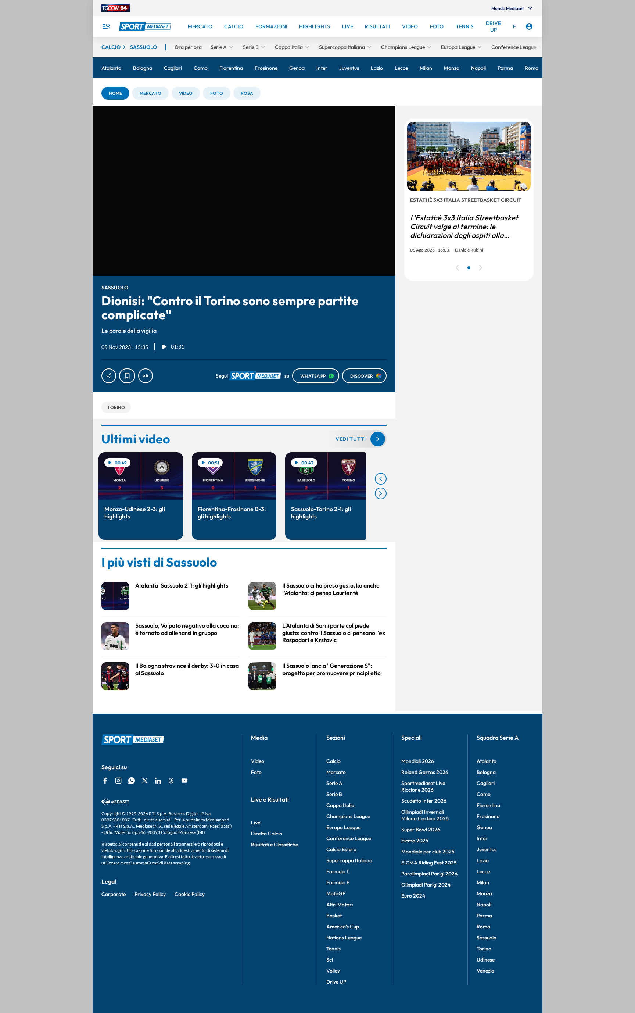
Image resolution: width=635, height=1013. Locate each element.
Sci (329, 959)
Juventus (486, 849)
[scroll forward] (381, 493)
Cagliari (486, 783)
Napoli (484, 904)
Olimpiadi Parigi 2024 (426, 884)
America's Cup (342, 926)
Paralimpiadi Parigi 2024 (429, 873)
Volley (333, 970)
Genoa (484, 827)
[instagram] (118, 780)
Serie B (334, 794)
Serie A (334, 783)
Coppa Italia (340, 805)
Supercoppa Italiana (349, 860)
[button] (115, 93)
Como (484, 794)
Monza (484, 893)
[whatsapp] (131, 780)
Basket (334, 915)
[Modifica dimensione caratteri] (145, 375)
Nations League (344, 937)
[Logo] (146, 26)
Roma (483, 926)
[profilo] (529, 26)
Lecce (483, 871)
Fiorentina (488, 805)
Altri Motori (339, 904)
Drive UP (336, 981)
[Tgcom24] (115, 8)
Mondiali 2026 (417, 761)
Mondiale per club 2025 (428, 851)
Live (255, 822)
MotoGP (335, 893)
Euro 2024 (413, 895)
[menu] (106, 26)
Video (257, 761)
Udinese (486, 959)
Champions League (348, 816)
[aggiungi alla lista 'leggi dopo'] (127, 375)
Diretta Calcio (266, 833)
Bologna (486, 772)
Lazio (483, 860)
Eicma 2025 (414, 840)
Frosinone (488, 816)
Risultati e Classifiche (274, 844)
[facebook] (105, 780)
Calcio (333, 761)
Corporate (113, 894)
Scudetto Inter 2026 (423, 801)
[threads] (171, 780)
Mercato (336, 772)
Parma (484, 915)
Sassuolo (486, 937)
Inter (482, 838)
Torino (484, 948)
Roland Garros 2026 (424, 772)
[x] (144, 780)
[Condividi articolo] (108, 375)
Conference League (348, 838)
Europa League (343, 827)
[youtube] (184, 780)
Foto (256, 772)
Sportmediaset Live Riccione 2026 (423, 786)
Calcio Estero (341, 849)
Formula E (337, 882)
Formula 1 (337, 871)
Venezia (485, 970)
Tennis (333, 948)
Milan (483, 882)
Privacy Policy (150, 894)
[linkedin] (158, 780)
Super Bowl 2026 (420, 829)
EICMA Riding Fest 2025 (429, 862)
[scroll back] (381, 479)
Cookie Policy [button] (190, 894)
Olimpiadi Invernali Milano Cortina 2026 (425, 815)
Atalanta (486, 761)
